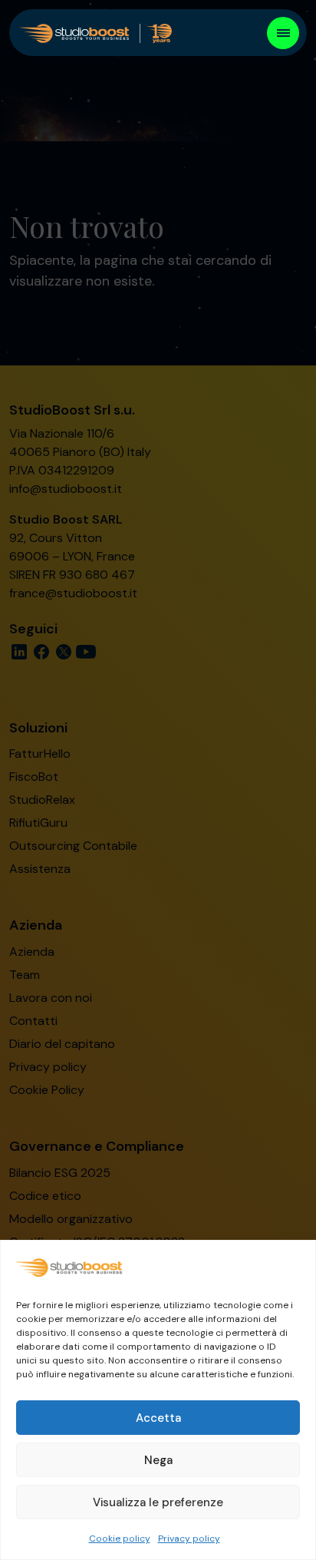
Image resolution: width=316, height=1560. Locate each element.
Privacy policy (189, 1538)
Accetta (158, 1418)
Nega (158, 1460)
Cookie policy (119, 1538)
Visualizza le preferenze (158, 1502)
